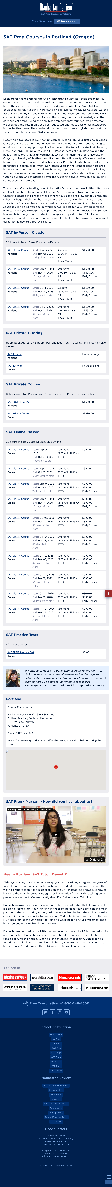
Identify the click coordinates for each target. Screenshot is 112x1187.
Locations (56, 1099)
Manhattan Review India (56, 1103)
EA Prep (56, 1039)
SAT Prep (56, 1052)
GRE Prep (56, 1043)
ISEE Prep (56, 1066)
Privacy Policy (56, 1112)
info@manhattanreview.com (56, 1150)
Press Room (56, 1094)
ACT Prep (56, 1057)
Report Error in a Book (56, 1117)
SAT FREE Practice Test (20, 652)
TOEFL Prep (56, 1071)
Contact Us (56, 1122)
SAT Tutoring (14, 354)
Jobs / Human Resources (56, 1085)
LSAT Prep (56, 1048)
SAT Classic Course (18, 250)
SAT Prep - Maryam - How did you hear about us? (49, 801)
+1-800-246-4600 (74, 1003)
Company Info (56, 1090)
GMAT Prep (56, 1034)
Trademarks (56, 1108)
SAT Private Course (18, 401)
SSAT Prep (56, 1062)
